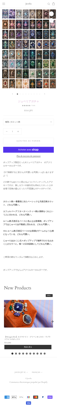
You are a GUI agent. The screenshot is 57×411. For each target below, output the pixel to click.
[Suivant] (44, 93)
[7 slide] (34, 354)
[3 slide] (20, 354)
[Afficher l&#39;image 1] (17, 94)
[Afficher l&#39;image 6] (31, 94)
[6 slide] (30, 354)
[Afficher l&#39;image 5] (28, 94)
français (36, 372)
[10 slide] (45, 354)
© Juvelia (28, 378)
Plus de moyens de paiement (29, 156)
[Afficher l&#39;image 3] (23, 94)
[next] (52, 321)
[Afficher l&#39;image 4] (25, 94)
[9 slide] (41, 354)
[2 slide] (16, 354)
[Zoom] (51, 13)
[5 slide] (27, 354)
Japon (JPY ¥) (20, 372)
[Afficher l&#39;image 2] (20, 94)
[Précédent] (12, 93)
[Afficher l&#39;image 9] (39, 94)
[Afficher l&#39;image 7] (34, 94)
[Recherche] (49, 4)
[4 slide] (23, 354)
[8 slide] (37, 354)
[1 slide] (12, 354)
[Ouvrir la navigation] (3, 4)
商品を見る (28, 347)
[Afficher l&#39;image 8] (37, 94)
